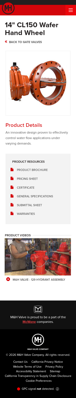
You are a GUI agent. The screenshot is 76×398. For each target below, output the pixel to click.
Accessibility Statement (31, 371)
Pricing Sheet (27, 179)
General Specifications (35, 196)
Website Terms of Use (27, 366)
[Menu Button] (70, 10)
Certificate (25, 187)
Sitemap (55, 371)
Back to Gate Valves (25, 42)
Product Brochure (32, 170)
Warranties (26, 214)
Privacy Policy (54, 366)
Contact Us (20, 362)
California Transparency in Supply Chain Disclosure (38, 376)
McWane (29, 321)
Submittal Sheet (29, 205)
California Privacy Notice (47, 362)
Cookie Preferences (39, 381)
